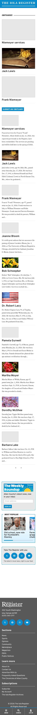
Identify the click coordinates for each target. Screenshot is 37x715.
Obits (4, 653)
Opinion (5, 641)
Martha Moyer (10, 375)
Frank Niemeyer (11, 100)
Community (7, 644)
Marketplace (7, 647)
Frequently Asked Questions (13, 675)
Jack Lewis (8, 71)
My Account (7, 692)
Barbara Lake (10, 445)
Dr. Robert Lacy (11, 306)
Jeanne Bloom (10, 236)
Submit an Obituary (13, 109)
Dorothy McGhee (12, 410)
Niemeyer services (13, 42)
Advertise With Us (9, 672)
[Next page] (21, 468)
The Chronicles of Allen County (14, 678)
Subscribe (6, 689)
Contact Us (6, 669)
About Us (5, 666)
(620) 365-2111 (8, 615)
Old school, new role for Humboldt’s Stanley (14, 534)
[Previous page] (16, 468)
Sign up (8, 506)
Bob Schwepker (11, 271)
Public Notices (8, 656)
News (4, 635)
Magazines (6, 650)
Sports (4, 638)
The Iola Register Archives (12, 695)
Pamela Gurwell (11, 340)
